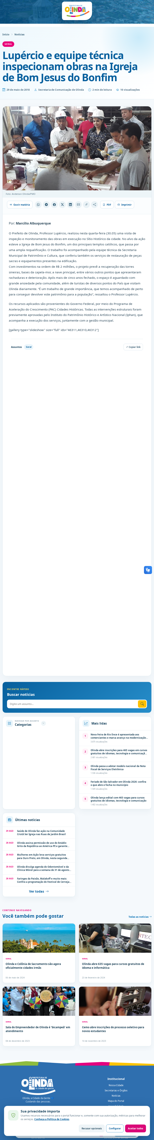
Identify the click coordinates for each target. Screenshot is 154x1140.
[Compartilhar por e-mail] (78, 204)
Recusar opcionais (92, 1128)
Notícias (19, 34)
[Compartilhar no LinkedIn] (70, 204)
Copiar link (134, 347)
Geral (8, 44)
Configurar (115, 1128)
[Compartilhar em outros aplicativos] (94, 204)
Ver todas (36, 891)
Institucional (116, 1079)
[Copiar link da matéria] (86, 204)
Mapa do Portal (116, 1100)
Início (5, 34)
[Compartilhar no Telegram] (46, 204)
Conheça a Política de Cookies (51, 1119)
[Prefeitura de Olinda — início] (77, 11)
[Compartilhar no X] (62, 204)
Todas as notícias (139, 917)
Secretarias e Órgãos (116, 1090)
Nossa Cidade (116, 1085)
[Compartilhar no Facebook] (54, 204)
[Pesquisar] (142, 704)
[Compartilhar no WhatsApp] (38, 204)
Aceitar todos (135, 1128)
